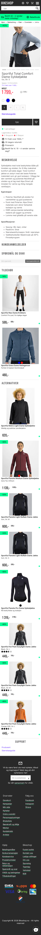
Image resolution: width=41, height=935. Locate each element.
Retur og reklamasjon (7, 864)
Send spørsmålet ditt (32, 261)
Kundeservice (8, 856)
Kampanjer (7, 804)
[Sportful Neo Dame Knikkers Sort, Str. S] (20, 293)
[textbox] (13, 261)
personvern (19, 783)
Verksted (26, 870)
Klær (20, 22)
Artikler (6, 835)
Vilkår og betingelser (11, 872)
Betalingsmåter (8, 849)
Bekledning (12, 22)
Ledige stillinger (29, 856)
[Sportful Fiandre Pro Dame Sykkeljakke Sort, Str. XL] (20, 588)
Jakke (37, 22)
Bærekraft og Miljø (11, 824)
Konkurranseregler (10, 853)
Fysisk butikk (28, 849)
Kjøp (17, 122)
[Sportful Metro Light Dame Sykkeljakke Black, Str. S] (20, 406)
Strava (28, 807)
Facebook (29, 800)
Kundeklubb (8, 831)
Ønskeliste (7, 821)
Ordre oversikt (9, 814)
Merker (6, 828)
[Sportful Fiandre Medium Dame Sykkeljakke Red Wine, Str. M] (20, 459)
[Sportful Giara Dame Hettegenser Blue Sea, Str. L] (20, 346)
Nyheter (6, 810)
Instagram (29, 804)
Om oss (26, 860)
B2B (24, 874)
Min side (6, 807)
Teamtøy (26, 867)
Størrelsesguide (8, 750)
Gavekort (7, 800)
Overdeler (28, 22)
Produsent (6, 747)
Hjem (3, 22)
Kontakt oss (28, 853)
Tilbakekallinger (9, 876)
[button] (20, 160)
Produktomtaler (9, 860)
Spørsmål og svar (9, 869)
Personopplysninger (11, 817)
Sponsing (27, 863)
